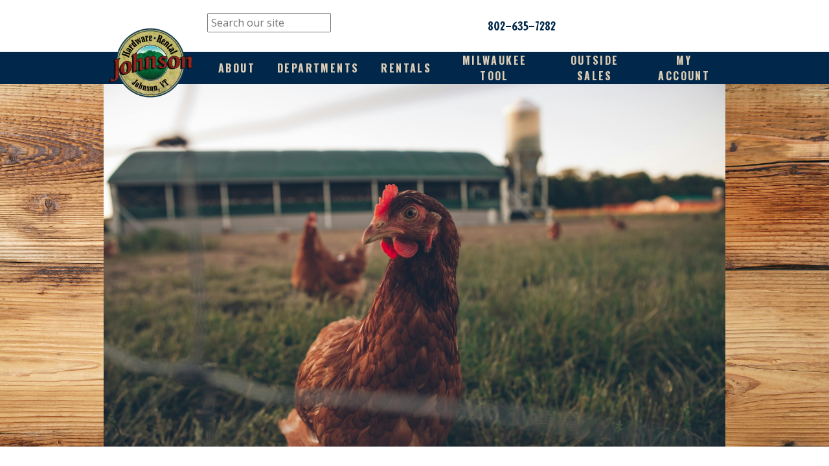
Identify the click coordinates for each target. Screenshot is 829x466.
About (236, 68)
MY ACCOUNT (684, 67)
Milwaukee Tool (494, 67)
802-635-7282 (522, 25)
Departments (318, 68)
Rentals (406, 68)
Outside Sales (595, 67)
